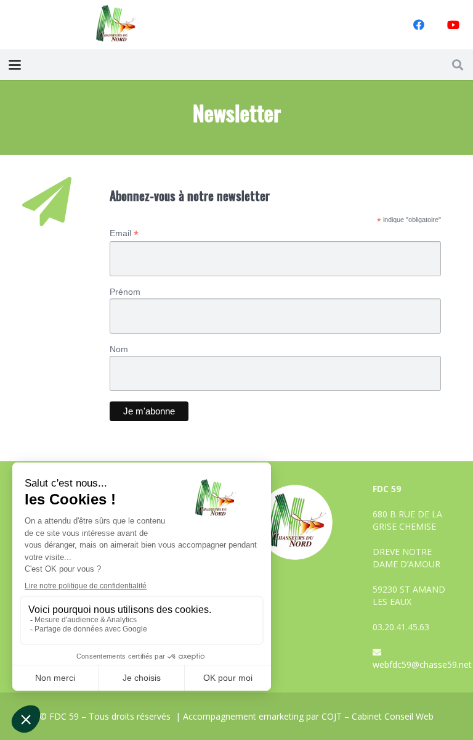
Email (124, 233)
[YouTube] (453, 25)
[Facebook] (419, 25)
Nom (119, 349)
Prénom (125, 292)
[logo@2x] (116, 24)
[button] (15, 65)
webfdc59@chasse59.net (422, 664)
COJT (331, 716)
